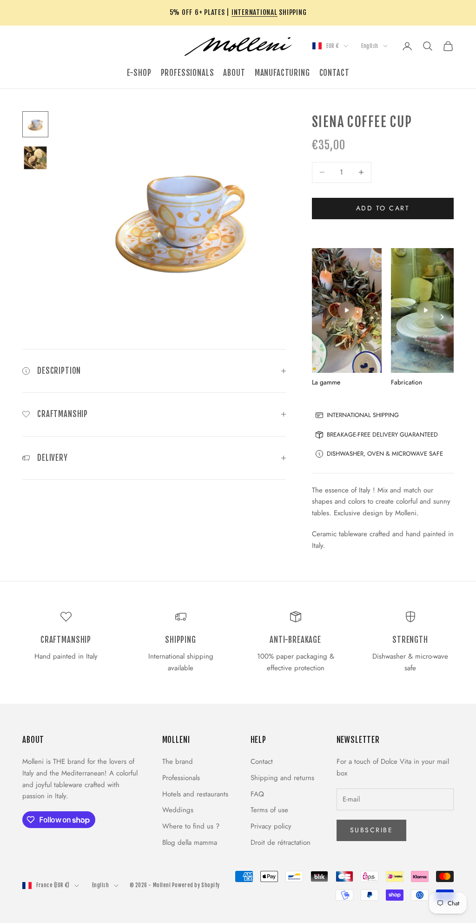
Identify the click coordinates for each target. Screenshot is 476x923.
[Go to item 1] (35, 124)
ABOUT (234, 73)
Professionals (181, 778)
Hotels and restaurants (195, 794)
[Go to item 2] (35, 158)
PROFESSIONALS (187, 73)
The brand (177, 761)
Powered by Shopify (196, 885)
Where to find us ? (190, 826)
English (369, 46)
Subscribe (371, 830)
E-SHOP (139, 73)
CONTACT (334, 73)
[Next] (442, 317)
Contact (262, 761)
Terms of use (269, 810)
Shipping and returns (282, 778)
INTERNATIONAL (254, 12)
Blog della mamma (189, 842)
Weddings (177, 810)
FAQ (257, 794)
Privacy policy (271, 826)
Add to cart (383, 208)
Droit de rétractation (281, 842)
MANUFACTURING (282, 73)
